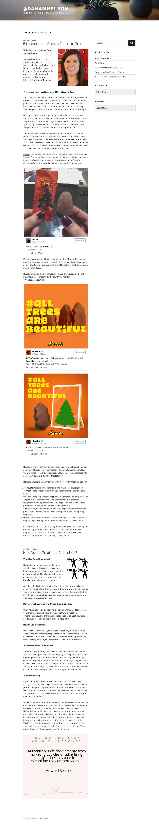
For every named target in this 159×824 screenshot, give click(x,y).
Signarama (39, 71)
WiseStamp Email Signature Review (109, 72)
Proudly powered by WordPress (35, 818)
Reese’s (26, 154)
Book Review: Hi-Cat (103, 58)
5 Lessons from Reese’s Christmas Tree (52, 44)
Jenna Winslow (30, 53)
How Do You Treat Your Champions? (50, 553)
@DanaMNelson (45, 8)
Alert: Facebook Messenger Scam (108, 68)
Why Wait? (99, 63)
